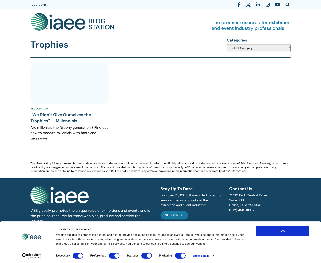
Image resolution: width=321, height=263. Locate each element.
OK (283, 230)
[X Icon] (248, 4)
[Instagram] (267, 4)
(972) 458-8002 (241, 210)
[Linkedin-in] (258, 4)
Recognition (39, 108)
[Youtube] (277, 4)
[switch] (114, 256)
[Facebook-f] (238, 4)
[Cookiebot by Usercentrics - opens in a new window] (31, 256)
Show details (200, 255)
